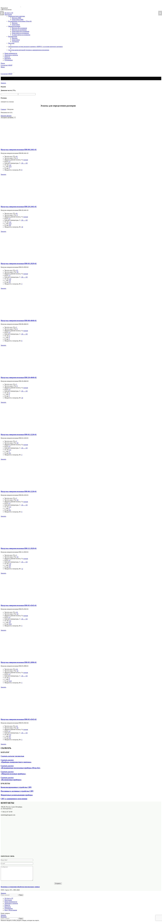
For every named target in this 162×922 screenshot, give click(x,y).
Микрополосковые (14, 26)
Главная (3, 109)
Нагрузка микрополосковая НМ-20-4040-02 (19, 377)
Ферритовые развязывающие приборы (17, 795)
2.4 (10, 165)
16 (17, 272)
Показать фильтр (6, 115)
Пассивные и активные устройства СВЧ (17, 791)
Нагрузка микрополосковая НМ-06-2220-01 (19, 491)
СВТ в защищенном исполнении (14, 799)
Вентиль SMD (16, 18)
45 (17, 728)
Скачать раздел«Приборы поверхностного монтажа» (16, 761)
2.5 (17, 270)
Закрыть (3, 83)
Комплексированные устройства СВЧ (16, 787)
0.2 (10, 738)
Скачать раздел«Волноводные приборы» (11, 779)
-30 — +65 (24, 163)
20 (22, 227)
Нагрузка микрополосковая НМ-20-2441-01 (19, 207)
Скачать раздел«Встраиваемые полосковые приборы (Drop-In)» (20, 767)
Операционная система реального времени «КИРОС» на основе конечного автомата (35, 46)
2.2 (10, 449)
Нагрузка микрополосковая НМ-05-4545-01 (19, 605)
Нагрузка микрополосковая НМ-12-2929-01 (19, 548)
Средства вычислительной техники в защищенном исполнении (28, 50)
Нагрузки (11, 43)
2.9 (10, 279)
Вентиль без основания (19, 28)
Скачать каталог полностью (12, 756)
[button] (3, 174)
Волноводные (12, 36)
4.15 (10, 166)
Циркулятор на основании (20, 33)
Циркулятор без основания (20, 31)
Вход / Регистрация (10, 910)
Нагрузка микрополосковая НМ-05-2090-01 (19, 662)
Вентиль (14, 23)
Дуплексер (15, 41)
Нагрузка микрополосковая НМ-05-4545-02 (19, 719)
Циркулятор (16, 24)
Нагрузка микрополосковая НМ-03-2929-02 (19, 264)
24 (17, 612)
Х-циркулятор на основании (21, 35)
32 (17, 614)
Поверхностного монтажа (16, 16)
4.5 (10, 620)
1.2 (9, 161)
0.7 (10, 282)
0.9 (10, 225)
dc (17, 156)
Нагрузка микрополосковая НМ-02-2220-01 (19, 434)
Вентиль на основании (19, 29)
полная (25, 160)
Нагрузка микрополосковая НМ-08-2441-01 (19, 150)
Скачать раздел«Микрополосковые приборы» (13, 773)
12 (22, 569)
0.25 (10, 624)
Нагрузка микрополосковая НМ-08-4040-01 (19, 321)
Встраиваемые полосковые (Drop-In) (20, 21)
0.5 (10, 453)
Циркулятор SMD (17, 19)
